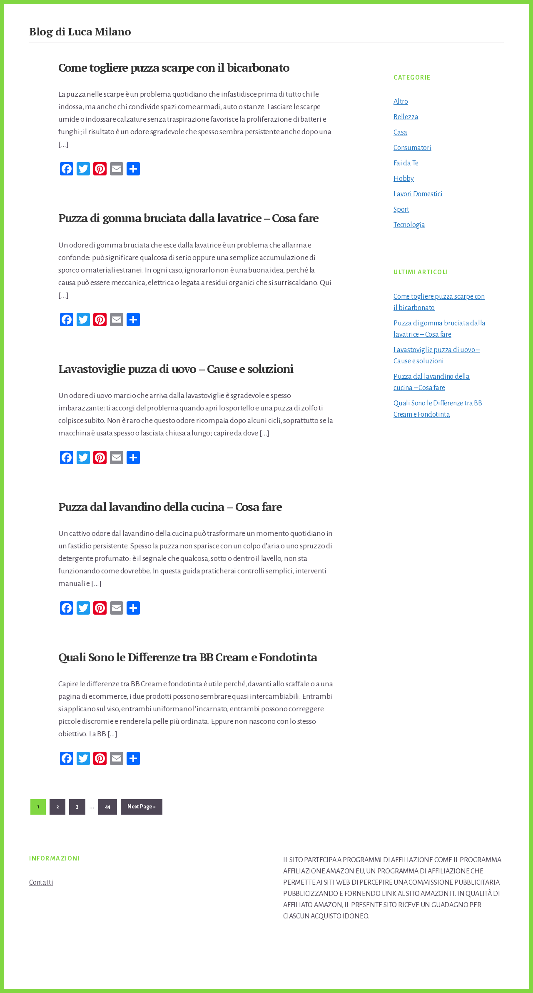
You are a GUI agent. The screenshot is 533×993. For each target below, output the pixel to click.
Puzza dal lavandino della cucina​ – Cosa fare (169, 506)
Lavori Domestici (418, 194)
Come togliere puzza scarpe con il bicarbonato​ (173, 67)
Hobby (404, 179)
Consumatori (412, 148)
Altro (401, 101)
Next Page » (141, 809)
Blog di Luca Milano (80, 31)
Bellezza (406, 117)
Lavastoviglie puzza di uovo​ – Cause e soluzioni (175, 368)
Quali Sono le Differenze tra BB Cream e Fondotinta (187, 657)
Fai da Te (406, 163)
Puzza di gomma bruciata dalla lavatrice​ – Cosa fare (188, 217)
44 (111, 806)
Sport (401, 209)
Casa (400, 132)
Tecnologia (409, 225)
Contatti (41, 882)
